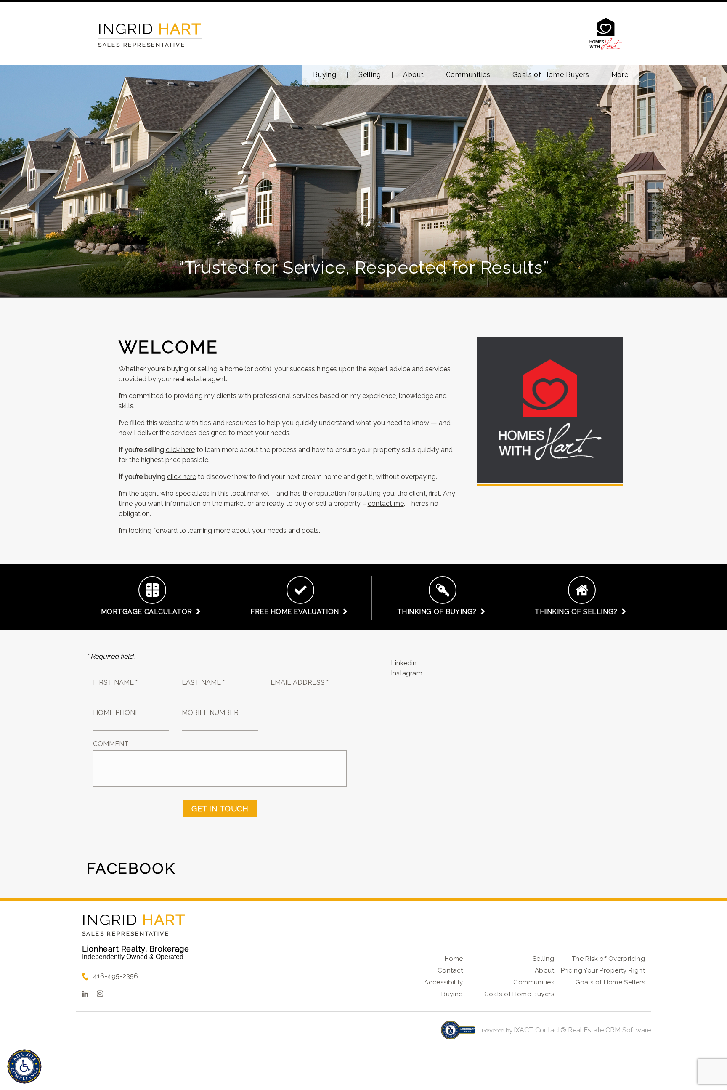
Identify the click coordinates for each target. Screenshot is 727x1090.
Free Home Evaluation (296, 612)
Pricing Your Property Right (603, 970)
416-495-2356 (115, 976)
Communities (468, 75)
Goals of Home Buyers (550, 75)
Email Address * (300, 682)
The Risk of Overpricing (608, 958)
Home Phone (116, 713)
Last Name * (203, 682)
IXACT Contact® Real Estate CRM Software (582, 1030)
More (620, 75)
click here (180, 450)
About (413, 75)
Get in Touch (219, 808)
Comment (111, 744)
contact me (386, 504)
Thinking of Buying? (438, 612)
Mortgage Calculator (148, 612)
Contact (450, 970)
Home (454, 958)
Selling (369, 75)
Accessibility (443, 982)
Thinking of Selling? (578, 612)
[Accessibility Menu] (24, 1066)
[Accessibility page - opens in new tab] (458, 1034)
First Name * (115, 682)
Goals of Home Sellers (610, 982)
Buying (325, 75)
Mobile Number (210, 713)
